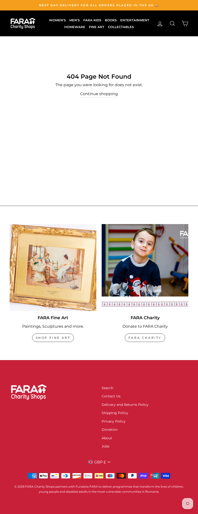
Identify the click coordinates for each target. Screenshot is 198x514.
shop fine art (53, 338)
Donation (110, 429)
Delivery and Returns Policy (125, 405)
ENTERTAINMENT (134, 20)
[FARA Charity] (145, 267)
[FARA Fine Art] (53, 267)
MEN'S (74, 20)
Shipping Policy (115, 413)
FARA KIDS (92, 20)
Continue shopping (99, 93)
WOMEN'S (57, 20)
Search (107, 388)
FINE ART (96, 27)
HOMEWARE (74, 27)
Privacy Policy (114, 421)
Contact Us (111, 396)
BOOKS (111, 20)
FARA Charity (145, 338)
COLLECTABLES (121, 27)
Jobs (105, 446)
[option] (99, 5)
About (107, 438)
